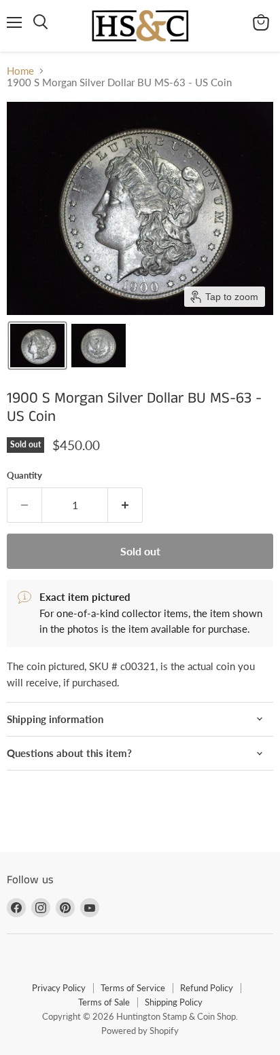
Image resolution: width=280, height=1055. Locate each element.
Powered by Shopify (140, 1030)
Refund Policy (206, 987)
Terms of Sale (104, 1002)
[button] (37, 345)
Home (20, 71)
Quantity (24, 475)
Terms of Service (133, 987)
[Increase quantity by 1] (125, 505)
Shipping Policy (174, 1002)
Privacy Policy (59, 987)
